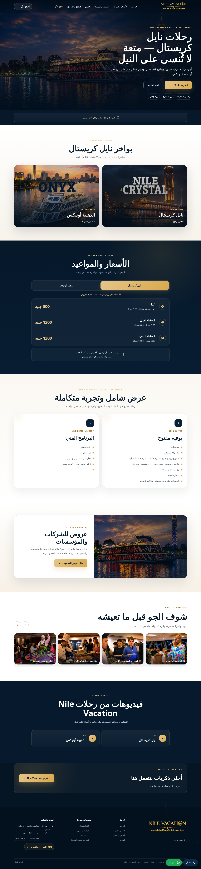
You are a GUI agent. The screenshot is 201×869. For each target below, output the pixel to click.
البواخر (134, 6)
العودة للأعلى (18, 862)
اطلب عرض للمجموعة (72, 563)
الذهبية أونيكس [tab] (66, 285)
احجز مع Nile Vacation (38, 778)
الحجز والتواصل (74, 6)
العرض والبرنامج (101, 6)
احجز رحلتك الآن (180, 85)
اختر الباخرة (153, 85)
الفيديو (87, 6)
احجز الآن (59, 6)
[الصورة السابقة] (17, 624)
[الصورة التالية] (25, 624)
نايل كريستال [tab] (134, 285)
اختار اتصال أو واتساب (41, 846)
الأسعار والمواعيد (120, 6)
